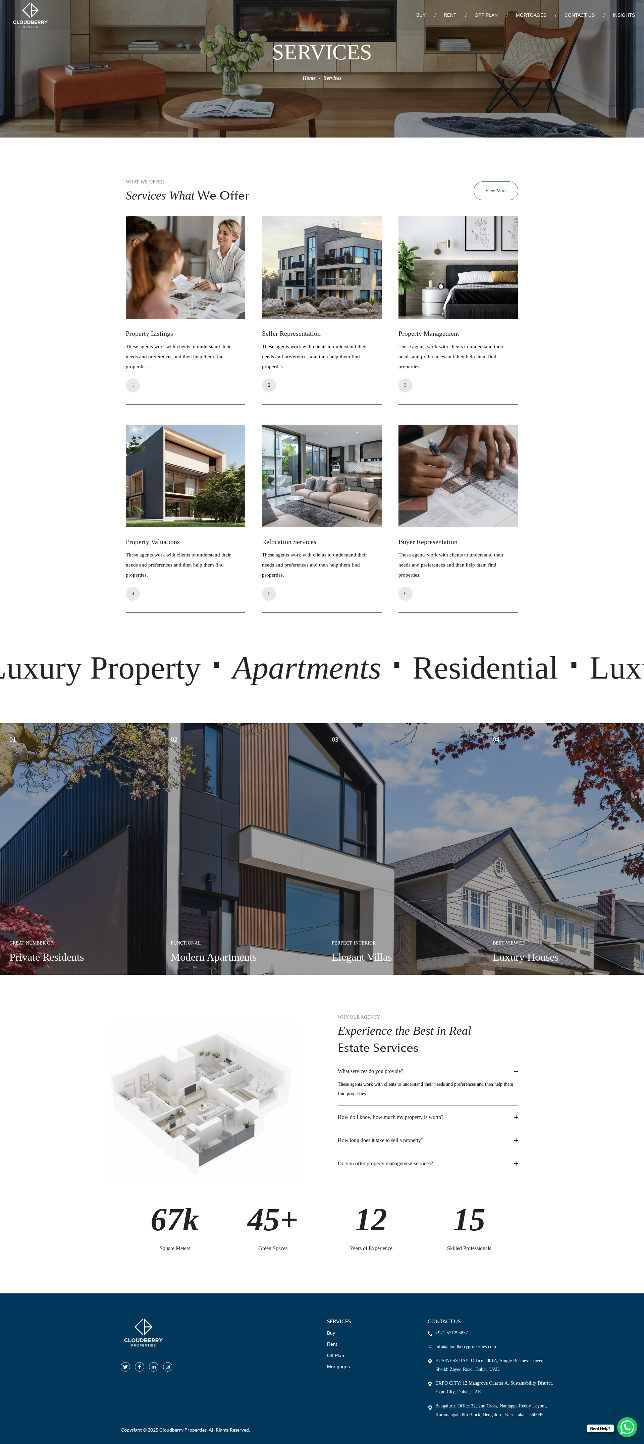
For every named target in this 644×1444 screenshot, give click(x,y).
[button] (496, 190)
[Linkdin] (153, 1367)
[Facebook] (139, 1367)
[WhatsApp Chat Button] (627, 1427)
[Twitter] (125, 1367)
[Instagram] (167, 1367)
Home (309, 78)
